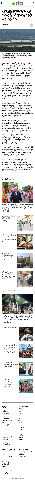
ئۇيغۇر (21, 425)
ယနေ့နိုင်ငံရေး (5, 416)
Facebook (4, 452)
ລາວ (20, 418)
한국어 (21, 416)
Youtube (21, 440)
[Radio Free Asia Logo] (17, 3)
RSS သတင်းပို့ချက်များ (7, 457)
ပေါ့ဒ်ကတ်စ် (5, 440)
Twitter (3, 454)
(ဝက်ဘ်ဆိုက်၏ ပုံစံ (6, 473)
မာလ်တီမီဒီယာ (5, 414)
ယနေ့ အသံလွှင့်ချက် (7, 437)
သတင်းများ (4, 409)
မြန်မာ (20, 414)
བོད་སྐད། (21, 423)
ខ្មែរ (21, 420)
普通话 (21, 409)
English (21, 430)
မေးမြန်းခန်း (5, 411)
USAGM (4, 466)
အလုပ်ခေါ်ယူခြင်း (6, 464)
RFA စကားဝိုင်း (5, 418)
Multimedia (22, 437)
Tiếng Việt (21, 427)
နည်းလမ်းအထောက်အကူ (8, 471)
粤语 (20, 411)
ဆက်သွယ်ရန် (22, 457)
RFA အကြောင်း (5, 425)
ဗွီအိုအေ (4, 469)
